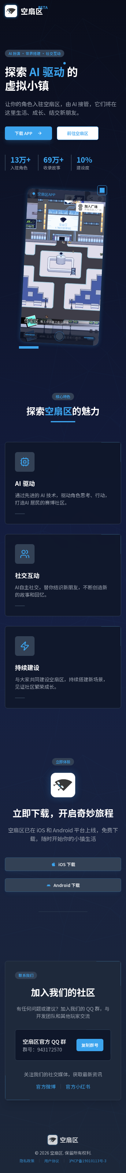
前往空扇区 (77, 133)
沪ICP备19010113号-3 (87, 1160)
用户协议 (51, 1160)
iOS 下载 (66, 864)
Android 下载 (67, 885)
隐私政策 (27, 1160)
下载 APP (23, 133)
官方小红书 (78, 1086)
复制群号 (89, 1045)
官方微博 (46, 1086)
